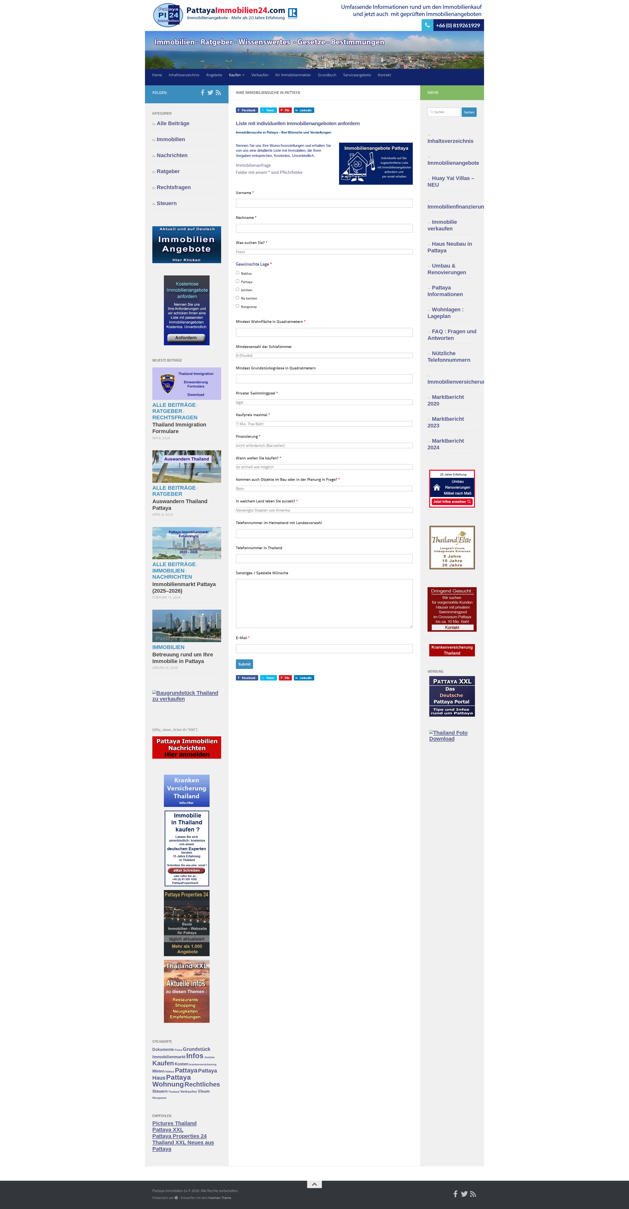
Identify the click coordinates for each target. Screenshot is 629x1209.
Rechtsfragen (174, 187)
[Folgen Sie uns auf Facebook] (202, 92)
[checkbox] (237, 272)
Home (157, 75)
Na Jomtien (249, 298)
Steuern (167, 203)
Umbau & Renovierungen (447, 269)
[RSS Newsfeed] (218, 92)
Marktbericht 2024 (446, 444)
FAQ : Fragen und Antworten (452, 334)
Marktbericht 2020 (446, 400)
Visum (204, 1091)
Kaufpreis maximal (253, 414)
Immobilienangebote (452, 163)
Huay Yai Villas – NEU (451, 181)
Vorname (245, 192)
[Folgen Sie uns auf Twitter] (210, 92)
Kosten (181, 1063)
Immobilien (171, 139)
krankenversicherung (202, 1064)
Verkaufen (260, 75)
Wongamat (159, 1097)
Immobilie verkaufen (442, 225)
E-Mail (243, 637)
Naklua (246, 274)
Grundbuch (327, 75)
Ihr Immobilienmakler (293, 75)
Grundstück (196, 1049)
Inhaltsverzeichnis (184, 75)
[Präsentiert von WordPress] (176, 1197)
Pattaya (246, 282)
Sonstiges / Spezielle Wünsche (262, 573)
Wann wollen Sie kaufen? (258, 458)
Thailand (174, 1091)
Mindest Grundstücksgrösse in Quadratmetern (276, 368)
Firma (178, 1049)
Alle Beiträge (173, 123)
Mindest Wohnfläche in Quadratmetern (271, 321)
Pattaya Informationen (445, 291)
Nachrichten (172, 155)
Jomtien (246, 290)
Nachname (246, 217)
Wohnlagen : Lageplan (446, 312)
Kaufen (235, 75)
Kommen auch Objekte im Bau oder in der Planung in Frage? (288, 479)
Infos (194, 1056)
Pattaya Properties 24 (179, 1136)
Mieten (158, 1071)
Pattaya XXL (167, 1130)
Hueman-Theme (219, 1198)
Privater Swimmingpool (257, 393)
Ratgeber (168, 171)
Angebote (214, 75)
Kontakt (384, 75)
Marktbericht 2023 (446, 422)
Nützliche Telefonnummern (449, 356)
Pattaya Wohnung (171, 1080)
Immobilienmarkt (169, 1056)
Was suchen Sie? (251, 242)
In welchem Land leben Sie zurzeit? (267, 501)
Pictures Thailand (174, 1123)
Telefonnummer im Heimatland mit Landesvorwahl (279, 522)
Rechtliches (202, 1084)
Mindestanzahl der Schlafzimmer (264, 346)
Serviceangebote (357, 75)
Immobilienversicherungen (452, 382)
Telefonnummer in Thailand (259, 547)
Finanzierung (248, 436)
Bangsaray (249, 307)
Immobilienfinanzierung (452, 207)
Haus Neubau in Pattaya (450, 247)
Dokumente (163, 1049)
